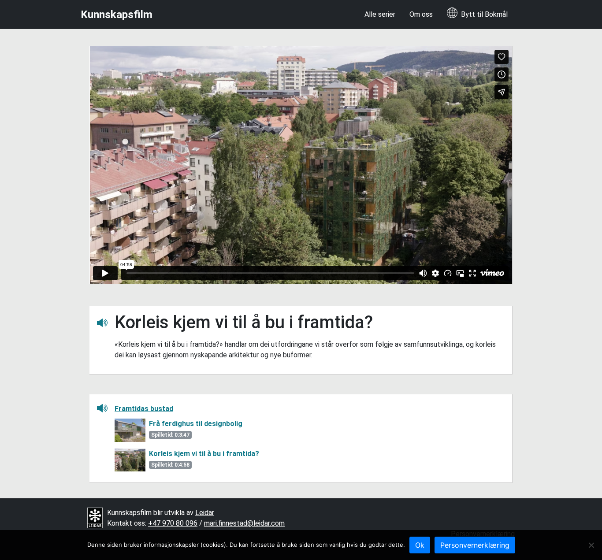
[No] (591, 545)
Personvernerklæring (474, 545)
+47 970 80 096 (172, 523)
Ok (419, 545)
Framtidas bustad (144, 408)
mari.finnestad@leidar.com (244, 523)
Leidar (204, 512)
